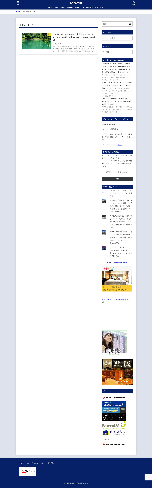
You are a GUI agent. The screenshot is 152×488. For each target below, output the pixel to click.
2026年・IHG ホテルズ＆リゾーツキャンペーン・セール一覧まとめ (121, 193)
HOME (19, 11)
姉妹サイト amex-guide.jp (114, 60)
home (50, 7)
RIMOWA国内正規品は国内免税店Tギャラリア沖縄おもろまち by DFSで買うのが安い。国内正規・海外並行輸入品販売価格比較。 (121, 221)
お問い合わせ (99, 7)
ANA (56, 7)
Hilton (62, 7)
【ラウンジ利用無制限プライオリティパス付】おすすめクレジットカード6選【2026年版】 (117, 101)
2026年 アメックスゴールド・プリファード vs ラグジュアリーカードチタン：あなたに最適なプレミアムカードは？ (117, 85)
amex (77, 7)
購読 (117, 179)
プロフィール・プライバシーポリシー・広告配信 (36, 463)
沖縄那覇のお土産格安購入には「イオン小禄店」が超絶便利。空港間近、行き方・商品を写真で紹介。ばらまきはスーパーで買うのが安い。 (121, 237)
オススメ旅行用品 (87, 7)
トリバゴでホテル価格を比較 (117, 262)
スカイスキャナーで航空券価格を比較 (115, 299)
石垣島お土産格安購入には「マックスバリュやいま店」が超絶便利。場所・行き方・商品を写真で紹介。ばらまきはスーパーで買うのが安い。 (121, 206)
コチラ (120, 145)
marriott (70, 7)
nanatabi (76, 3)
